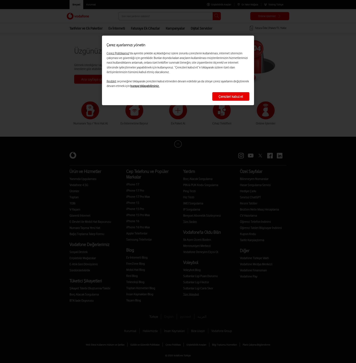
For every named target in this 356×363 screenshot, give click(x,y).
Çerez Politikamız (118, 53)
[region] (178, 70)
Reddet (111, 81)
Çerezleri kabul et (231, 96)
